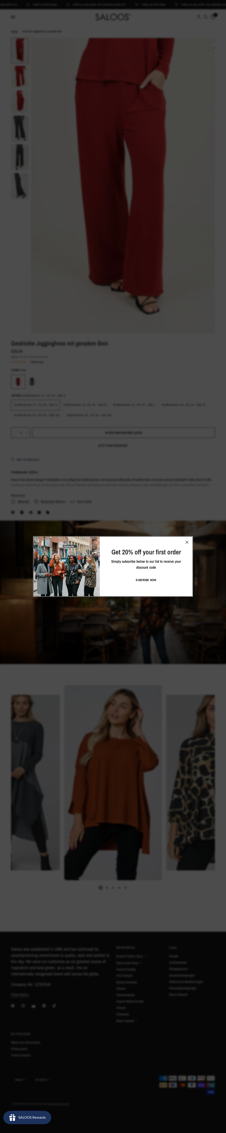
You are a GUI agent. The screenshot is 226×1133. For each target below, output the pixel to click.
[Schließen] (187, 542)
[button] (146, 580)
